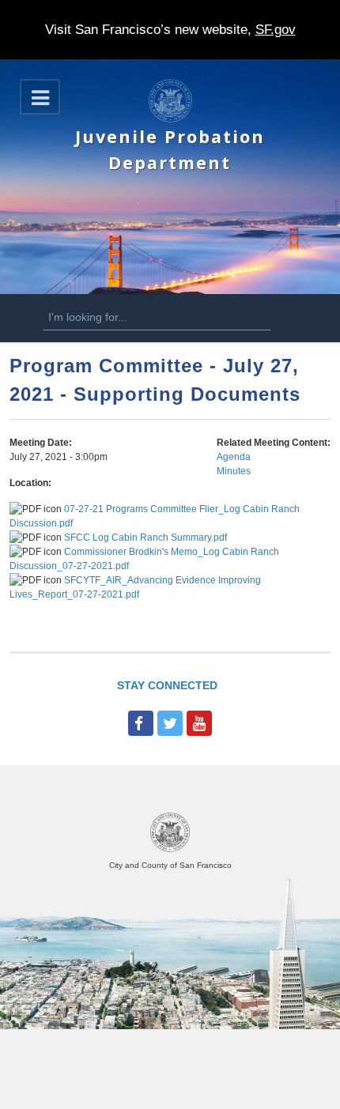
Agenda (234, 456)
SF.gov (275, 29)
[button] (40, 97)
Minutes (234, 471)
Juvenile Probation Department (170, 149)
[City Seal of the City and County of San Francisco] (170, 849)
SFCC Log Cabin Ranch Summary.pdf (145, 537)
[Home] (170, 119)
